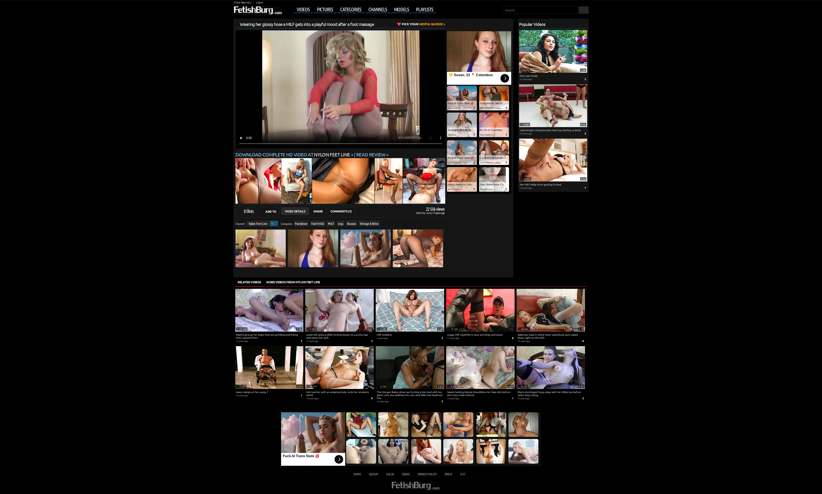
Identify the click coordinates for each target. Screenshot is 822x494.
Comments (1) (341, 211)
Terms (406, 474)
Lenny (429, 213)
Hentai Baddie (422, 24)
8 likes (249, 211)
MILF (331, 223)
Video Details (295, 211)
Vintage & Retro (369, 223)
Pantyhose (301, 223)
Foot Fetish (317, 223)
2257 (462, 474)
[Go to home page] (257, 10)
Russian (351, 223)
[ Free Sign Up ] (242, 2)
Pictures (325, 9)
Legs (340, 223)
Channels (377, 9)
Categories (350, 9)
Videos (303, 9)
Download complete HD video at (292, 154)
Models (401, 9)
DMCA (448, 474)
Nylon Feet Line (258, 223)
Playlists (424, 9)
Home (357, 474)
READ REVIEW (370, 154)
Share (318, 211)
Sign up (373, 474)
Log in (259, 2)
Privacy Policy (427, 474)
